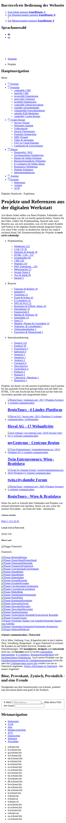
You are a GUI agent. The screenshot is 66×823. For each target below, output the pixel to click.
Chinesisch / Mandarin (26, 377)
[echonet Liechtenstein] (13, 586)
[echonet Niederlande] (12, 594)
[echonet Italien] (9, 577)
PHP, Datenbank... (25, 266)
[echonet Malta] (9, 592)
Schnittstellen (22, 257)
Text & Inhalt (22, 275)
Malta (20, 592)
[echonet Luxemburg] (12, 589)
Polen (20, 597)
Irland (20, 571)
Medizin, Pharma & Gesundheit (31, 323)
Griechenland (32, 569)
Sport (18, 320)
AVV (10, 732)
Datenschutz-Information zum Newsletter (22, 695)
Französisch (21, 348)
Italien (21, 577)
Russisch (19, 374)
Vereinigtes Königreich (46, 626)
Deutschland (30, 560)
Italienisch (20, 351)
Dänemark (27, 563)
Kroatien (24, 583)
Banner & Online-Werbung (28, 158)
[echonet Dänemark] (11, 563)
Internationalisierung (24, 172)
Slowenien (27, 609)
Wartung (20, 263)
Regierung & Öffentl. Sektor (30, 306)
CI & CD (20, 249)
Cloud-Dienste (16, 119)
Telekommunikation (25, 329)
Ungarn (23, 617)
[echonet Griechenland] (13, 569)
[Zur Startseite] (8, 45)
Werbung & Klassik (25, 252)
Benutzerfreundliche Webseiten (30, 161)
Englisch (20, 346)
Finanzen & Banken (26, 289)
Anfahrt (18, 185)
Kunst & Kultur (23, 297)
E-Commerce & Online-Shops (29, 163)
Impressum (19, 182)
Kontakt (13, 179)
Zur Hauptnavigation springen (31, 15)
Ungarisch (20, 363)
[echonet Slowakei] (11, 606)
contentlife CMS (22, 90)
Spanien (24, 612)
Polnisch (19, 371)
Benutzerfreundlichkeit (42, 654)
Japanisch (20, 357)
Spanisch (19, 354)
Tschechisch (21, 369)
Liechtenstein (31, 586)
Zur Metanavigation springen (31, 20)
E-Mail (7, 702)
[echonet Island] (9, 574)
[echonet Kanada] (10, 580)
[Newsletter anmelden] (42, 703)
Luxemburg (29, 589)
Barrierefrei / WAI (23, 152)
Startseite (12, 58)
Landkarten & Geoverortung (28, 145)
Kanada (23, 580)
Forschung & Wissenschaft (28, 332)
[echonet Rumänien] (11, 600)
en (9, 37)
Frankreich (27, 566)
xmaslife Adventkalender (26, 107)
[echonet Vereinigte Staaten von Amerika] (22, 620)
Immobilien (21, 317)
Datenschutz (14, 735)
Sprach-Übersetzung (24, 131)
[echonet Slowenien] (11, 609)
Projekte (13, 84)
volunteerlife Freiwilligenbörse (29, 110)
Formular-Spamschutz (25, 134)
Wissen (13, 149)
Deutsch (20, 343)
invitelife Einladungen (25, 102)
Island (20, 574)
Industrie (19, 291)
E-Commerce (22, 300)
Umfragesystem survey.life (23, 663)
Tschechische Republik (46, 615)
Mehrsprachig (22, 269)
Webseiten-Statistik (23, 125)
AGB (17, 188)
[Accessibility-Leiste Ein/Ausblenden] (2, 53)
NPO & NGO (23, 303)
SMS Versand (21, 137)
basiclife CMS (21, 93)
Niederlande (30, 594)
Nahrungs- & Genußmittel (28, 326)
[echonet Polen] (9, 597)
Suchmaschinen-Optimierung (29, 155)
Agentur (13, 176)
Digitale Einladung (23, 169)
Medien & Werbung (25, 314)
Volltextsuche (21, 128)
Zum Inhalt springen (26, 12)
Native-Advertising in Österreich (40, 666)
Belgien (23, 557)
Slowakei (25, 606)
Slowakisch (21, 366)
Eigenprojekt (21, 312)
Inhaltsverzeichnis (17, 730)
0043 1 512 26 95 (10, 521)
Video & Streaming (24, 140)
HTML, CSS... (24, 255)
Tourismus (21, 294)
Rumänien (27, 600)
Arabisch (19, 360)
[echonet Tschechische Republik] (18, 615)
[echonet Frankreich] (11, 566)
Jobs (10, 727)
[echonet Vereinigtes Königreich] (18, 626)
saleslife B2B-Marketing (26, 113)
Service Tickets (21, 122)
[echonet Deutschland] (12, 560)
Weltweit (24, 629)
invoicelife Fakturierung (26, 96)
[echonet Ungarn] (10, 617)
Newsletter (13, 741)
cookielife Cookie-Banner (27, 116)
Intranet (19, 278)
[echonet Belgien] (10, 557)
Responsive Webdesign (26, 166)
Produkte (14, 87)
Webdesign (22, 246)
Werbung (12, 738)
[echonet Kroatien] (10, 583)
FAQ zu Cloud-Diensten (26, 143)
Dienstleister (22, 309)
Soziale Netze (22, 272)
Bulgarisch (20, 380)
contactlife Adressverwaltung (28, 104)
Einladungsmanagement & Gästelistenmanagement (27, 660)
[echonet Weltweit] (10, 629)
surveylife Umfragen (24, 99)
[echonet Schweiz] (10, 603)
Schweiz (24, 603)
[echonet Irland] (9, 571)
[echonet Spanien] (10, 612)
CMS (19, 260)
